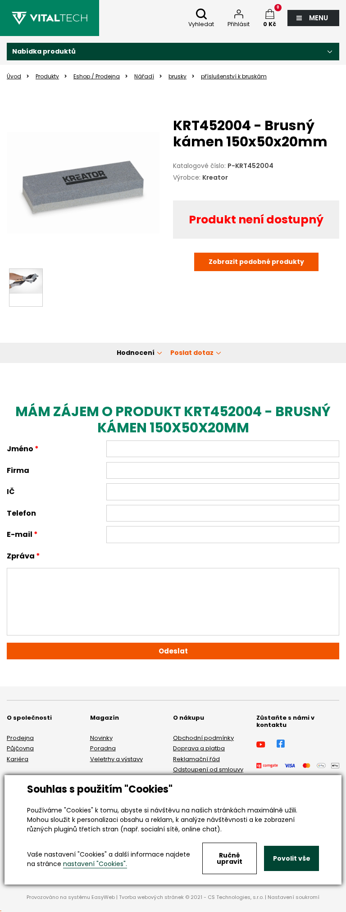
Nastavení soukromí (293, 897)
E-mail (19, 534)
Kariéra (17, 759)
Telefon (21, 513)
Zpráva (21, 556)
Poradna (103, 748)
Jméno (20, 449)
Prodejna (20, 738)
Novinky (101, 738)
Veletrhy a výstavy (116, 759)
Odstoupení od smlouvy (208, 769)
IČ (11, 491)
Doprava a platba (199, 748)
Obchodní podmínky (203, 738)
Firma (18, 470)
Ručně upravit (229, 858)
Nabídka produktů (44, 51)
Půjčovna (20, 748)
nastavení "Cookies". (95, 863)
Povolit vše (291, 858)
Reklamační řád (196, 759)
